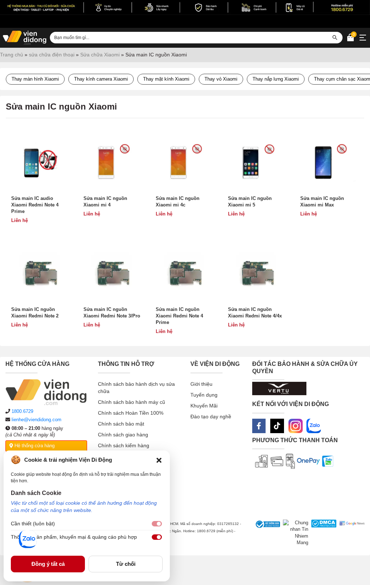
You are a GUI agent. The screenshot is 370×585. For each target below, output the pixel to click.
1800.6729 (22, 411)
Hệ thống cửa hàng (34, 445)
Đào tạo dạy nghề (210, 416)
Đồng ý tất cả (48, 564)
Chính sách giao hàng (123, 434)
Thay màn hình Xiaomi (35, 79)
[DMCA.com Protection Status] (322, 533)
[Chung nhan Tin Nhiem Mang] (294, 533)
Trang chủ (11, 54)
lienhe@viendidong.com (36, 419)
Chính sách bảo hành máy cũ (131, 402)
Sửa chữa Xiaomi (100, 54)
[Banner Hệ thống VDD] (185, 7)
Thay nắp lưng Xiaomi (276, 79)
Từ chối (125, 564)
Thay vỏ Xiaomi (221, 79)
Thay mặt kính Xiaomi (166, 79)
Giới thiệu (201, 384)
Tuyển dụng (204, 395)
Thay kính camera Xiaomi (101, 79)
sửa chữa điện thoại (51, 54)
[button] (159, 460)
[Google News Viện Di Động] (350, 533)
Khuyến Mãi (204, 406)
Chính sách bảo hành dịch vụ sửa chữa (136, 387)
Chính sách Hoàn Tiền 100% (130, 413)
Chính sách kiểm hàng (123, 445)
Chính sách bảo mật (121, 424)
